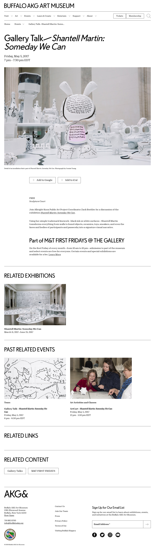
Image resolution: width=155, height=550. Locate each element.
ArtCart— (91, 408)
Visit (6, 16)
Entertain (61, 16)
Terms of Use (60, 526)
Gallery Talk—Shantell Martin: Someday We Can (47, 24)
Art (16, 16)
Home (7, 24)
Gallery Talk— (25, 410)
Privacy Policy (61, 521)
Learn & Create (44, 16)
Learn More (55, 254)
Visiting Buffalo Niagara (65, 530)
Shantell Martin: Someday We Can (22, 329)
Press (57, 516)
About (90, 16)
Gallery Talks (15, 471)
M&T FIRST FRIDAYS (43, 471)
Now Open (9, 515)
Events (27, 16)
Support (76, 16)
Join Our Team (61, 511)
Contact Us (60, 506)
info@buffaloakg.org (13, 523)
